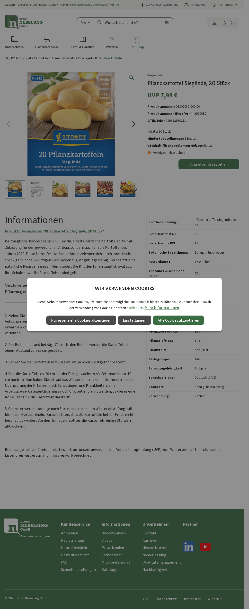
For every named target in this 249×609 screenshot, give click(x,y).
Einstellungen (134, 320)
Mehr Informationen (162, 307)
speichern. (135, 307)
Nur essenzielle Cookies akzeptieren (81, 320)
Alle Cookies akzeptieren (178, 320)
